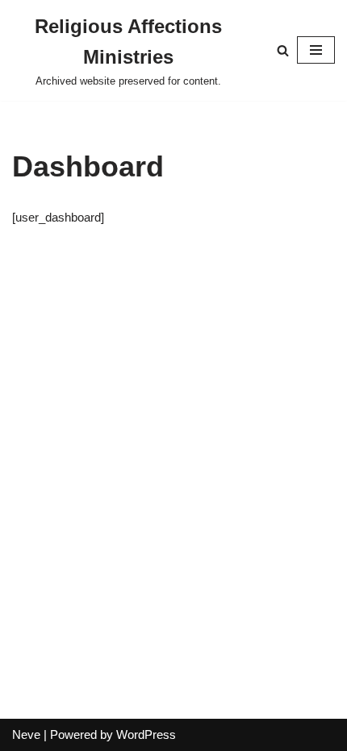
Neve (26, 734)
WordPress (146, 734)
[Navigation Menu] (316, 50)
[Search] (283, 50)
